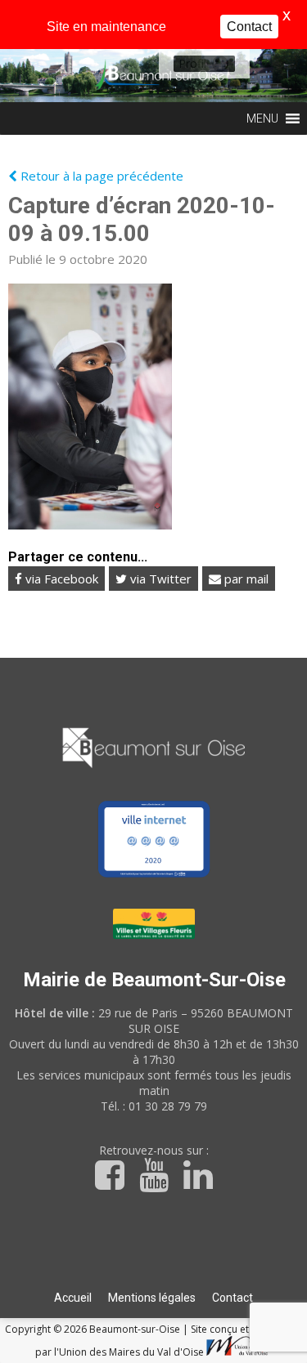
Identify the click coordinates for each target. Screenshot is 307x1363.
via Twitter (159, 578)
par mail (245, 578)
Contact (232, 1297)
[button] (192, 64)
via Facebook (60, 578)
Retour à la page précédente (100, 176)
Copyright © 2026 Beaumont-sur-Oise (94, 1329)
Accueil (73, 1297)
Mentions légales (152, 1297)
